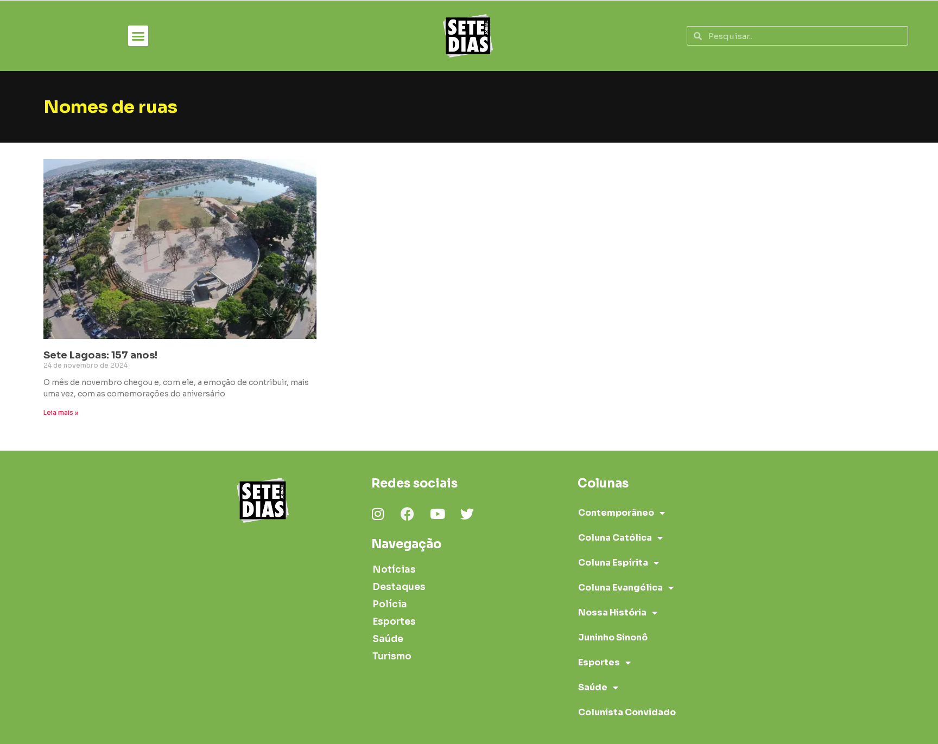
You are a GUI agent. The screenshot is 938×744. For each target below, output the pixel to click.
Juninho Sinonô (613, 637)
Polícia (389, 604)
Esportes (394, 621)
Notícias (394, 569)
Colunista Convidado (627, 712)
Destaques (399, 587)
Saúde (387, 639)
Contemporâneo (616, 512)
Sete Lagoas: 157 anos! (100, 355)
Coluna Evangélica (620, 587)
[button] (138, 35)
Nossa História (612, 612)
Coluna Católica (615, 537)
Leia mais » (61, 412)
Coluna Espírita (613, 562)
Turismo (391, 656)
